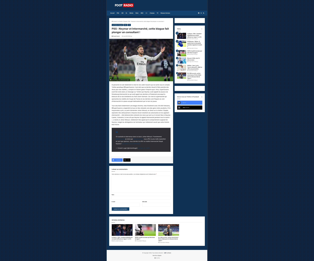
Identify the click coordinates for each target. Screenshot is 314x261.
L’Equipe (152, 13)
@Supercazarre (138, 139)
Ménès (131, 13)
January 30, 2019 (143, 148)
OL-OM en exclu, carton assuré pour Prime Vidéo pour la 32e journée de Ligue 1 (168, 239)
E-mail (113, 201)
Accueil (112, 13)
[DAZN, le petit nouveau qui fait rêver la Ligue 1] (181, 53)
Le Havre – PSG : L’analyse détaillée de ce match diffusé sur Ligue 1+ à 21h (194, 35)
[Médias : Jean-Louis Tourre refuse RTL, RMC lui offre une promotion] (181, 68)
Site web (144, 201)
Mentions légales (157, 255)
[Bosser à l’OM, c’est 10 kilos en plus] (181, 60)
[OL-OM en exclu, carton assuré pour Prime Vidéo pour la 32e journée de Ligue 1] (181, 76)
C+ (146, 13)
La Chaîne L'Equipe (122, 21)
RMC (142, 13)
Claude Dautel (116, 36)
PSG (118, 13)
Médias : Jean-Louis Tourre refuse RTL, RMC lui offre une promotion (194, 67)
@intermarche (120, 139)
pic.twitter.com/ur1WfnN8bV (131, 144)
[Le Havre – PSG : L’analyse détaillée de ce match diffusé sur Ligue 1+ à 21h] (181, 36)
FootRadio (168, 252)
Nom (113, 194)
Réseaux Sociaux (165, 13)
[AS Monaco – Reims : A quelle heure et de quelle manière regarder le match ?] (181, 44)
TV (157, 13)
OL (126, 13)
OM (122, 13)
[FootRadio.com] (124, 5)
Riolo (137, 13)
